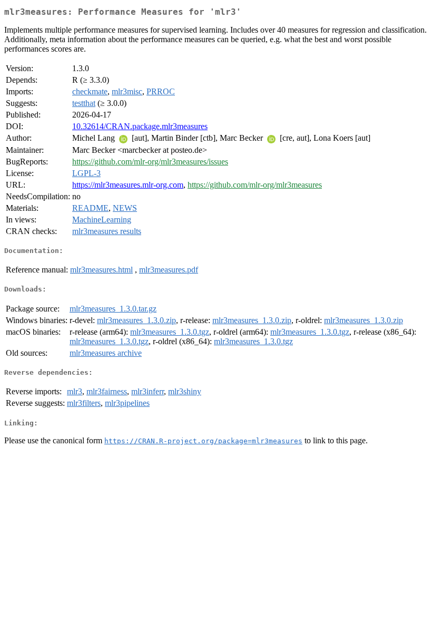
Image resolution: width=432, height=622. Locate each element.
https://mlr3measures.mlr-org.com (127, 184)
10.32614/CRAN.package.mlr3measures (140, 126)
